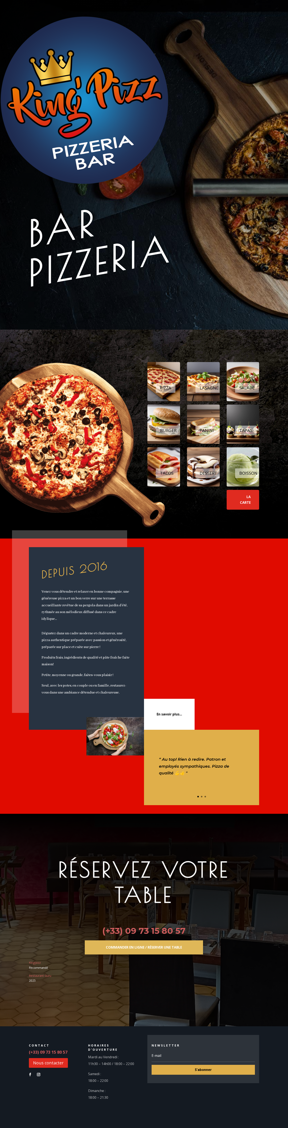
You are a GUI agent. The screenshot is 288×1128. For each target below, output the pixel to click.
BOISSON (248, 473)
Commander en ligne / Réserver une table (144, 947)
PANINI (207, 430)
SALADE (247, 388)
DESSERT (208, 473)
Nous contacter (48, 1063)
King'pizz (35, 963)
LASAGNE (209, 388)
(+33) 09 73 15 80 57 (144, 931)
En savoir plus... (169, 714)
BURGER (168, 430)
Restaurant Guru (40, 976)
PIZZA (165, 388)
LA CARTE (245, 500)
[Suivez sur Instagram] (38, 1074)
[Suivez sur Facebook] (30, 1074)
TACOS (167, 473)
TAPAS (245, 430)
